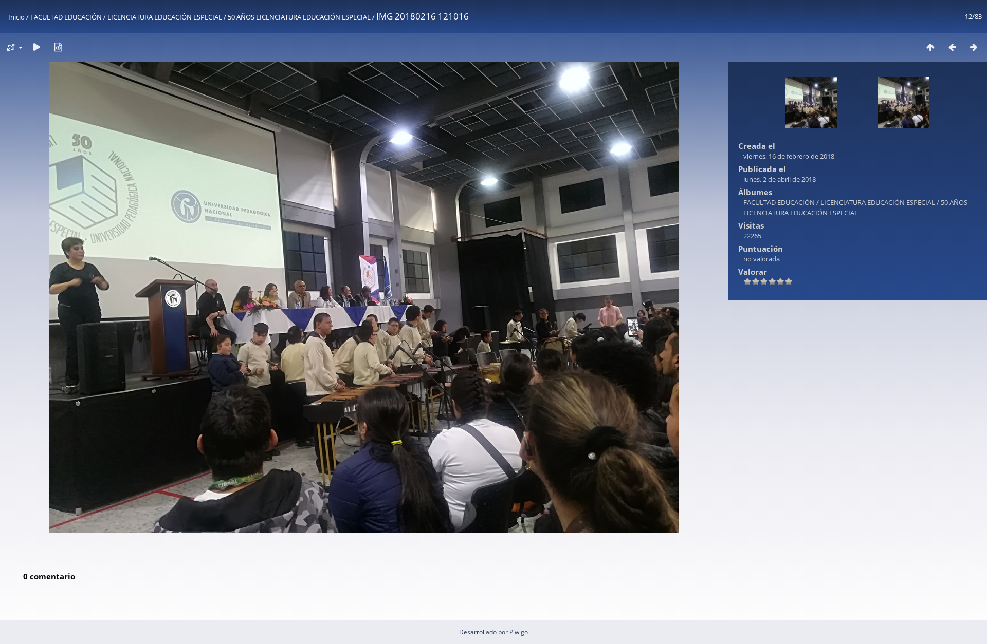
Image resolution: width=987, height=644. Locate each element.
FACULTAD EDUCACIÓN (66, 17)
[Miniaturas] (930, 47)
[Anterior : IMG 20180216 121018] (952, 47)
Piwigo (518, 632)
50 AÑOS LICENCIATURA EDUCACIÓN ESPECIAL (299, 17)
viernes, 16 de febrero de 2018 (788, 156)
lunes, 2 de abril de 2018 (779, 179)
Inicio (16, 17)
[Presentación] (36, 47)
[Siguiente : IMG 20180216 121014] (973, 47)
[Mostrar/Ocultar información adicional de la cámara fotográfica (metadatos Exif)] (58, 47)
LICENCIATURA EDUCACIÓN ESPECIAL (164, 17)
